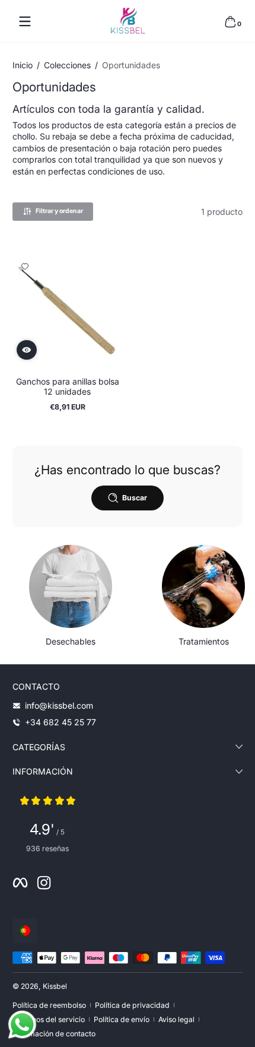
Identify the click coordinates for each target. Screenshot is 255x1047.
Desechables (70, 641)
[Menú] (24, 21)
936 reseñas (47, 848)
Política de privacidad (132, 1005)
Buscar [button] (134, 497)
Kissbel (55, 986)
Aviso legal (176, 1019)
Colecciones (67, 65)
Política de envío (121, 1019)
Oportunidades (131, 65)
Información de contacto (53, 1033)
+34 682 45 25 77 (60, 722)
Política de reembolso (49, 1005)
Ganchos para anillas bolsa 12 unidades (67, 386)
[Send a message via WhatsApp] (22, 1024)
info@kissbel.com (59, 705)
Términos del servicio (48, 1019)
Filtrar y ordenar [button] (59, 211)
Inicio (22, 65)
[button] (230, 21)
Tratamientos (204, 641)
